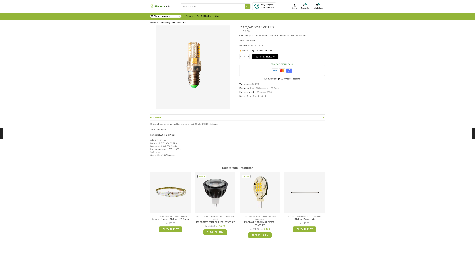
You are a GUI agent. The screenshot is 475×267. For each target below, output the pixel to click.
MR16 (215, 219)
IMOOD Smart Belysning (207, 216)
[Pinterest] (253, 96)
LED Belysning (164, 23)
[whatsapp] (262, 96)
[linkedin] (259, 96)
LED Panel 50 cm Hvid (304, 219)
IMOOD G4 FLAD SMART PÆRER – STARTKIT (260, 223)
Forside (189, 16)
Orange (183, 216)
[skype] (265, 96)
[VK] (250, 96)
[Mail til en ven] (256, 96)
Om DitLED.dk (203, 16)
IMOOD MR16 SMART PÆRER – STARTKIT (215, 222)
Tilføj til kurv (267, 57)
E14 (184, 23)
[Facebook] (247, 96)
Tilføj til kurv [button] (171, 229)
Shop (217, 16)
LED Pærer (176, 23)
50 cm (291, 216)
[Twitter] (244, 96)
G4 (245, 216)
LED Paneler (315, 216)
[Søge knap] (247, 6)
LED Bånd (159, 216)
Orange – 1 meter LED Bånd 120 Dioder (170, 219)
